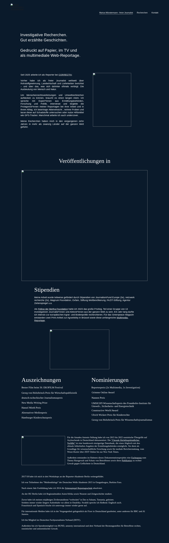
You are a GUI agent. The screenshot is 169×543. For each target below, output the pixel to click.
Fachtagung (136, 457)
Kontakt (155, 13)
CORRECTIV (65, 75)
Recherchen (142, 13)
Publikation (127, 460)
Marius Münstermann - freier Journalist (116, 13)
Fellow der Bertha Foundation (53, 309)
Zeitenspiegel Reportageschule (78, 488)
